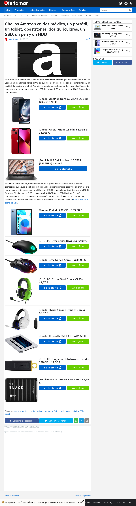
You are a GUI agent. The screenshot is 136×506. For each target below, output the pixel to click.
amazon (17, 411)
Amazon (18, 15)
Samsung (65, 15)
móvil (54, 411)
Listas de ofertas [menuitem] (37, 10)
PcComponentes (93, 15)
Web (128, 27)
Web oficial (78, 107)
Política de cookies (124, 502)
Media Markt (77, 15)
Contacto (97, 502)
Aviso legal (108, 502)
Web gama (78, 341)
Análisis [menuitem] (82, 10)
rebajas (76, 411)
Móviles (54, 15)
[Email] (86, 420)
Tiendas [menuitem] (52, 10)
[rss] (131, 3)
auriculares (27, 411)
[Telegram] (81, 420)
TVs (27, 15)
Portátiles (8, 15)
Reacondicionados (40, 15)
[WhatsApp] (76, 420)
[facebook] (126, 3)
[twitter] (120, 3)
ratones (68, 411)
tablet (7, 414)
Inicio (87, 502)
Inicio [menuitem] (8, 10)
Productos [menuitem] (19, 10)
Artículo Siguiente (82, 496)
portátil (61, 411)
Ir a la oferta (51, 107)
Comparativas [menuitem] (68, 10)
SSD (82, 411)
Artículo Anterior (12, 496)
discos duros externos (42, 411)
